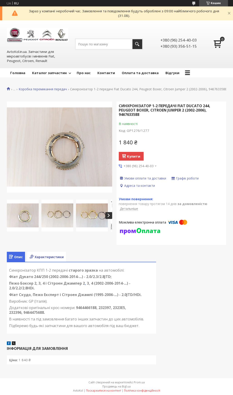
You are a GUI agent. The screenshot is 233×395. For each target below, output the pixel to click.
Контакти (106, 72)
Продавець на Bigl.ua (116, 386)
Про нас (84, 72)
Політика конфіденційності (142, 390)
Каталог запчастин (49, 72)
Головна (17, 72)
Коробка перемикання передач (43, 89)
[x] (13, 343)
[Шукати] (137, 44)
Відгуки (172, 72)
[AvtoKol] (37, 35)
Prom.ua (139, 382)
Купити (133, 156)
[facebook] (9, 343)
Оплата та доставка (140, 72)
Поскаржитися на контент (103, 390)
